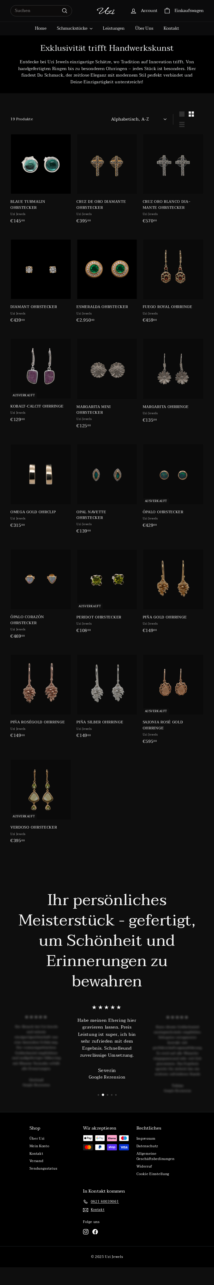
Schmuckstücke (72, 28)
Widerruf (144, 1166)
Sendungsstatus (43, 1168)
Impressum (146, 1139)
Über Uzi (37, 1139)
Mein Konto (39, 1146)
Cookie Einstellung (153, 1174)
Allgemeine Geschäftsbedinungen (155, 1156)
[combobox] (41, 11)
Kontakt (171, 28)
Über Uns (144, 28)
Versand (36, 1161)
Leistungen (114, 28)
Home (40, 28)
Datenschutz (147, 1146)
